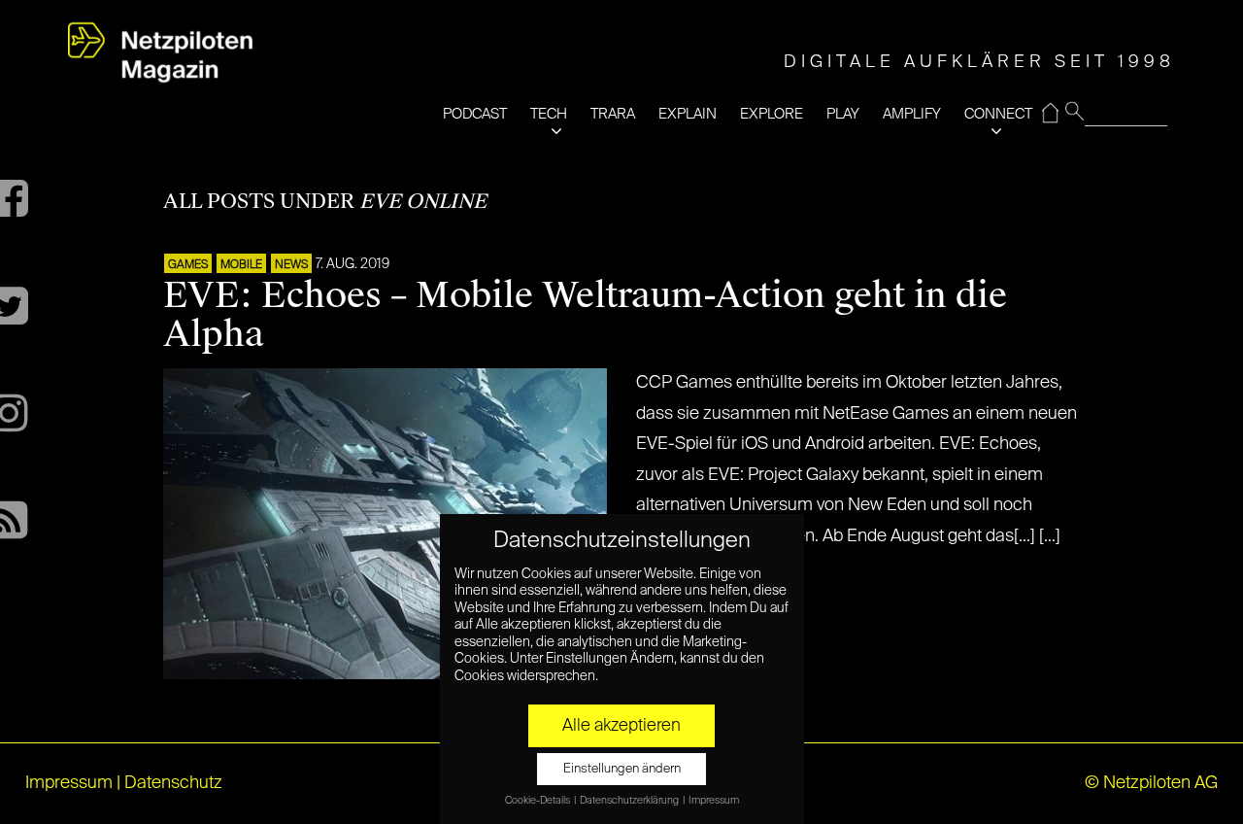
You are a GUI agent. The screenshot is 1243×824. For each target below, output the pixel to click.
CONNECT (998, 114)
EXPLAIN (687, 114)
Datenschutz (173, 783)
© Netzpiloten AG (1151, 783)
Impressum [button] (714, 801)
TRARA (612, 114)
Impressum (69, 783)
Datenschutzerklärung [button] (630, 801)
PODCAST (475, 114)
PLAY (842, 114)
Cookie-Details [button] (538, 801)
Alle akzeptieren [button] (621, 726)
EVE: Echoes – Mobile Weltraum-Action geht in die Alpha (585, 315)
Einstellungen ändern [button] (622, 769)
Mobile (241, 265)
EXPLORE (771, 114)
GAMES (188, 265)
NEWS (291, 265)
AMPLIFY (912, 114)
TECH (548, 114)
